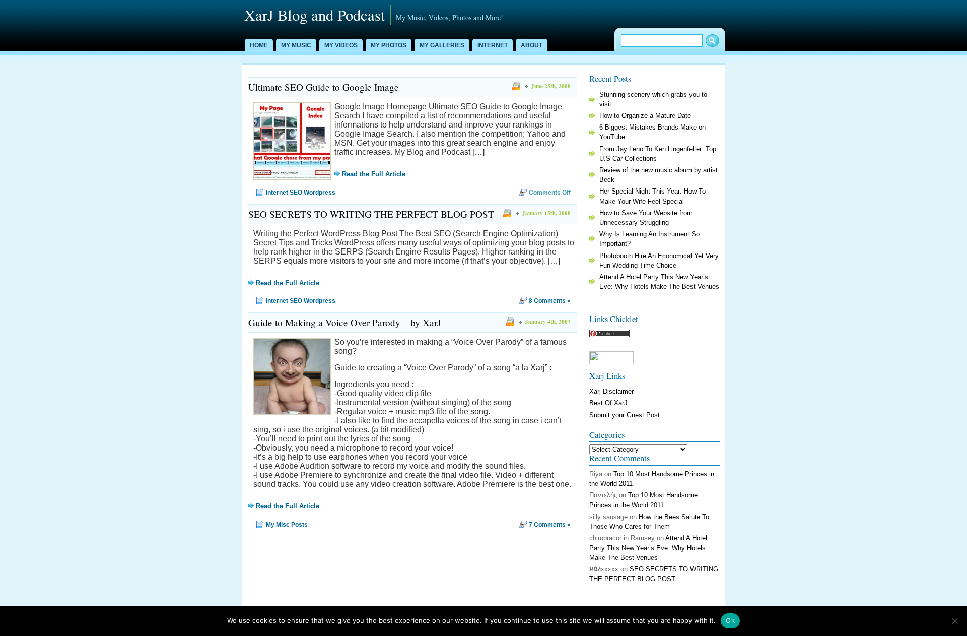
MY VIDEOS (341, 45)
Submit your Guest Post (624, 415)
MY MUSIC (296, 45)
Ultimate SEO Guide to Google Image (323, 87)
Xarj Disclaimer (611, 391)
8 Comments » (550, 300)
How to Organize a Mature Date (645, 115)
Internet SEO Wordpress (300, 192)
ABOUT (531, 45)
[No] (954, 621)
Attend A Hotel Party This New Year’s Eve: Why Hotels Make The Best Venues (648, 547)
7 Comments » (550, 524)
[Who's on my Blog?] (609, 335)
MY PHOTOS (388, 45)
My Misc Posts (287, 524)
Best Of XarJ (608, 403)
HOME (259, 45)
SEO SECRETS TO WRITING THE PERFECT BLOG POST (371, 214)
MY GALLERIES (442, 45)
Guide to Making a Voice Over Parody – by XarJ (344, 322)
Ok (730, 620)
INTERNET (492, 45)
